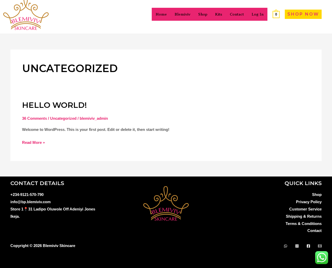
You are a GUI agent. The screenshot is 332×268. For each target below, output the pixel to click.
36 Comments (34, 118)
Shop (202, 14)
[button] (303, 14)
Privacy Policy (309, 202)
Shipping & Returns (304, 216)
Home (161, 14)
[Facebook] (308, 246)
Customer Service (305, 209)
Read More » (33, 142)
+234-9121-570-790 (27, 194)
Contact (237, 14)
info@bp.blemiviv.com (30, 202)
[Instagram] (297, 246)
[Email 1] (320, 246)
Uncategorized (63, 118)
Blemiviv (182, 14)
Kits (218, 14)
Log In (258, 14)
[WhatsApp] (285, 246)
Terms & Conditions (304, 223)
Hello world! (54, 105)
